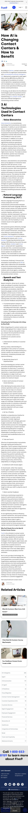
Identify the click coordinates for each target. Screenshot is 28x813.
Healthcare (5, 725)
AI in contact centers (16, 96)
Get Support (4, 777)
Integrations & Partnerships (10, 729)
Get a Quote (4, 775)
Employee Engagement (9, 713)
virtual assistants (9, 236)
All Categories (6, 673)
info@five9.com (19, 775)
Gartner (11, 70)
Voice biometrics (6, 123)
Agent (3, 677)
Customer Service (7, 705)
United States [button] (14, 789)
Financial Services (7, 717)
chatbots (13, 244)
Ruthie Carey (9, 63)
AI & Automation (6, 681)
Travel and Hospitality (8, 737)
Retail (3, 733)
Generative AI (6, 721)
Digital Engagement (7, 709)
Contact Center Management (10, 614)
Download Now (14, 3)
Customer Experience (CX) (10, 701)
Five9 (2, 533)
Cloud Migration (6, 693)
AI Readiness (5, 689)
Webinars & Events (7, 741)
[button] (26, 2)
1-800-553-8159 (14, 7)
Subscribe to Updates (20, 773)
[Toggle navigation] (26, 7)
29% (21, 262)
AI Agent (4, 685)
